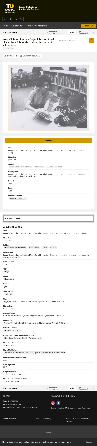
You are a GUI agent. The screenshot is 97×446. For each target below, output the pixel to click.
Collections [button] (16, 25)
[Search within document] (91, 40)
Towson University (35, 338)
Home (5, 25)
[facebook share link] (58, 403)
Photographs (8, 48)
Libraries (58, 167)
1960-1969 (8, 294)
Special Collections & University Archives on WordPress (70, 408)
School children (39, 167)
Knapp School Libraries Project (20, 167)
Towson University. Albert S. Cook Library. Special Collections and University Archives (34, 323)
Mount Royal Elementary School (15, 338)
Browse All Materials (37, 25)
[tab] (48, 140)
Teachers (50, 167)
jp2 (10, 191)
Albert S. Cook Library (43, 419)
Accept (89, 442)
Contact (48, 432)
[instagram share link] (53, 403)
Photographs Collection (17, 198)
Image (6, 271)
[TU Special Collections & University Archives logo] (23, 8)
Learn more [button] (66, 442)
